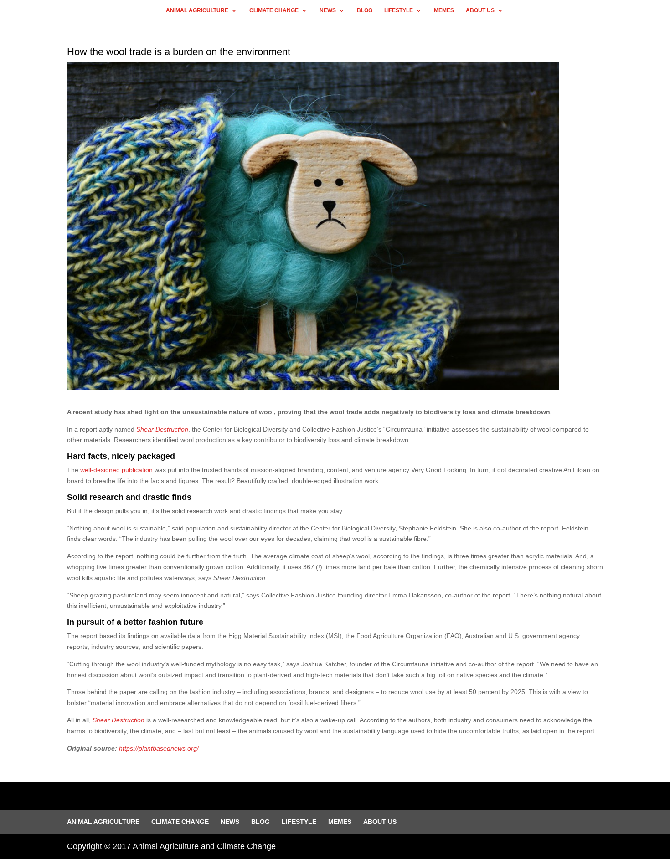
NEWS (328, 10)
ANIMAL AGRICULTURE (197, 10)
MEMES (444, 10)
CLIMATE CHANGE (274, 10)
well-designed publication (116, 469)
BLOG (364, 10)
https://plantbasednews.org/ (159, 748)
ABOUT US (480, 10)
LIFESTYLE (398, 10)
